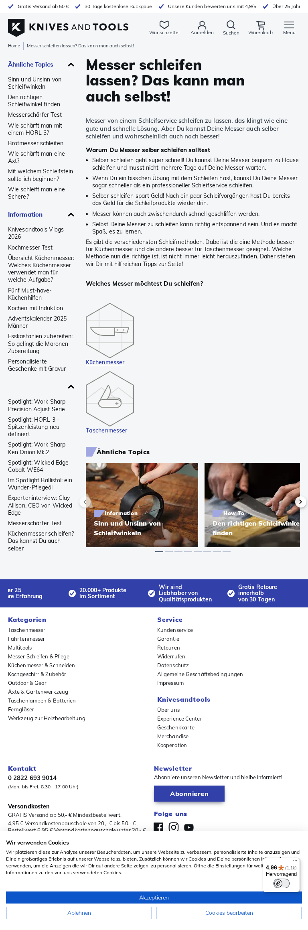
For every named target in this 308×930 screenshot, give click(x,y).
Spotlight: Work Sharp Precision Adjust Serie (36, 405)
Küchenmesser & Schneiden (41, 665)
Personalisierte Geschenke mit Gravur (37, 365)
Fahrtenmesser (26, 639)
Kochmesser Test (30, 247)
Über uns (168, 710)
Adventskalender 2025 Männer (37, 322)
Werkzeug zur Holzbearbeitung (46, 718)
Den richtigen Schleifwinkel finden (34, 100)
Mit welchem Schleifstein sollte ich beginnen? (40, 175)
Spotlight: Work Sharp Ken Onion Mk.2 (36, 448)
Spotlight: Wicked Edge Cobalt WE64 (38, 466)
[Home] (68, 23)
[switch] (282, 883)
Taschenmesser (26, 630)
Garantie (168, 639)
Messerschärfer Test (35, 114)
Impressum (170, 683)
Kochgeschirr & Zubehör (37, 674)
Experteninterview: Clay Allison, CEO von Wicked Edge (40, 505)
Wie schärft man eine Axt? (36, 157)
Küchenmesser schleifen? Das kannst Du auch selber (41, 541)
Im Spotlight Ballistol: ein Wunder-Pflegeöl (40, 484)
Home (14, 46)
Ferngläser (21, 709)
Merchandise (172, 736)
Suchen (231, 33)
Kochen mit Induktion (35, 308)
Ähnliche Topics (31, 64)
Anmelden (202, 32)
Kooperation (172, 745)
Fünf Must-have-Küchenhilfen (30, 294)
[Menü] (295, 862)
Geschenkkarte (176, 727)
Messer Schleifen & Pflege (39, 656)
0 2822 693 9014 (32, 778)
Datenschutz (173, 665)
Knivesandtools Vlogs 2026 (36, 233)
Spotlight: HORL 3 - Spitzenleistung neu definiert (33, 427)
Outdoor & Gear (27, 683)
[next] (287, 502)
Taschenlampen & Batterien (42, 700)
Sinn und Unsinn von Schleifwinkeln (34, 83)
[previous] (98, 502)
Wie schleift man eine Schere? (36, 193)
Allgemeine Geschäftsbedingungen (200, 674)
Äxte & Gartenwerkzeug (38, 691)
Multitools (20, 647)
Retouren (168, 647)
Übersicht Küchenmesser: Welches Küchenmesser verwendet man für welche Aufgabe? (41, 269)
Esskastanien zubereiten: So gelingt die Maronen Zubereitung (40, 343)
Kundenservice (175, 630)
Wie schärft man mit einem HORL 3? (35, 129)
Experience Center (179, 718)
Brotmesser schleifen (35, 143)
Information (25, 214)
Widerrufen (171, 656)
